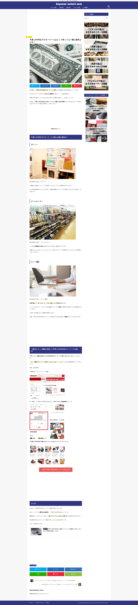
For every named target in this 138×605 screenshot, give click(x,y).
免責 (48, 602)
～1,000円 (33, 565)
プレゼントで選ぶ (76, 7)
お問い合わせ (40, 602)
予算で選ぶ (61, 7)
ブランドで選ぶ (54, 7)
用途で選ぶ (68, 7)
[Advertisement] (56, 23)
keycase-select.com (69, 3)
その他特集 (85, 7)
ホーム (32, 602)
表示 (59, 128)
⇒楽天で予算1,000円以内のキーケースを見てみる (55, 469)
